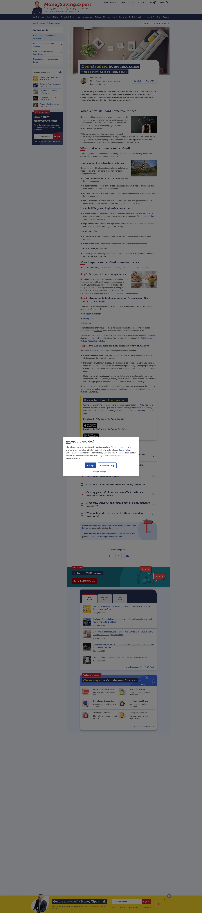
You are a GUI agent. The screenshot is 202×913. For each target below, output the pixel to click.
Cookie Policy (124, 450)
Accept (90, 465)
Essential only (107, 465)
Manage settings (99, 471)
